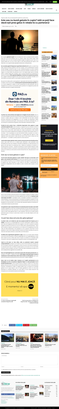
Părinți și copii (44, 106)
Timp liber (43, 55)
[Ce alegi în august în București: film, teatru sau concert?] (54, 65)
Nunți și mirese (32, 392)
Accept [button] (55, 1)
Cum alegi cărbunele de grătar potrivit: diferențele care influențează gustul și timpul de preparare (46, 74)
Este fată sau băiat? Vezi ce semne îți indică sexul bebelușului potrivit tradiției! (34, 387)
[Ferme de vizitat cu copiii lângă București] (54, 82)
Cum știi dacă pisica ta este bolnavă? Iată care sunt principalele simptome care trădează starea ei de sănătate (20, 396)
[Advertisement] (19, 313)
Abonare (49, 169)
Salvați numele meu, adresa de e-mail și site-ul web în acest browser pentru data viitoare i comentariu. (19, 369)
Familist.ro (45, 47)
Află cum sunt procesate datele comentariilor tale (30, 375)
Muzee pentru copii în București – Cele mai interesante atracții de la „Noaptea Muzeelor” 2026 (46, 116)
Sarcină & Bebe (32, 385)
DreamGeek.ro (4, 402)
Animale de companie (19, 393)
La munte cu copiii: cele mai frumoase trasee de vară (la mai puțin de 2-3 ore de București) (46, 100)
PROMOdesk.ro (11, 397)
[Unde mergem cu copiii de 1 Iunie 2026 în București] (54, 108)
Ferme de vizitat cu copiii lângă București (46, 82)
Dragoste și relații (4, 17)
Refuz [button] (47, 1)
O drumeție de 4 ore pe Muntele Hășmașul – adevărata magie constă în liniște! (46, 58)
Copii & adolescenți (45, 113)
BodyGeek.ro (3, 403)
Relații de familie (45, 63)
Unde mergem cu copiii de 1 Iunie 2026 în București (46, 108)
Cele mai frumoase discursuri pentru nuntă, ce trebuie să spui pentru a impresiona (33, 395)
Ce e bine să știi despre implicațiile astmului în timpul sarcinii (8, 301)
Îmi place (12, 394)
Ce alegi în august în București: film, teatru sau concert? (46, 65)
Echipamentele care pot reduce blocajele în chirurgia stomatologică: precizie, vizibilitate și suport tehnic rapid (46, 90)
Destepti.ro (3, 400)
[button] (56, 10)
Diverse (43, 80)
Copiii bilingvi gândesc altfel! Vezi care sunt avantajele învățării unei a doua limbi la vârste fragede (20, 388)
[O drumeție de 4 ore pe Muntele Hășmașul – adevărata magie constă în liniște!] (54, 57)
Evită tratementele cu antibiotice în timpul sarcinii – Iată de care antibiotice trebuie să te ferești (29, 301)
